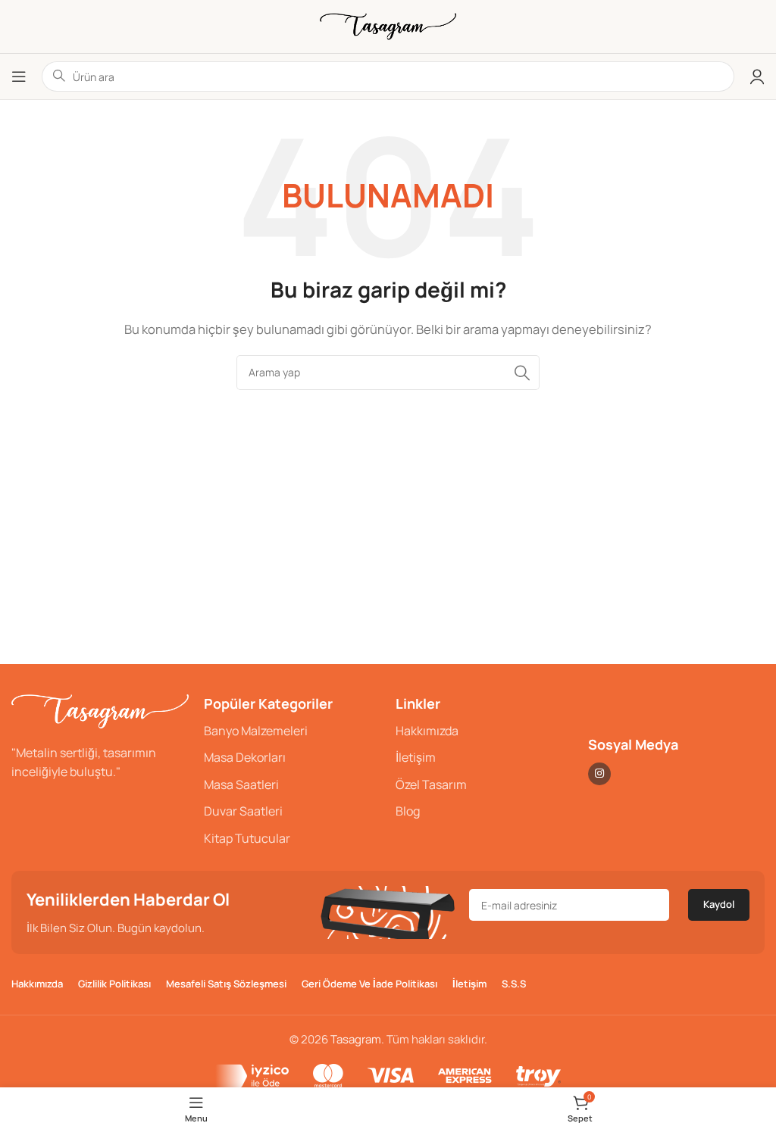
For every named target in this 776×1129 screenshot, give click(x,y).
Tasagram (355, 1039)
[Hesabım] (757, 76)
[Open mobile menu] (19, 76)
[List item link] (292, 731)
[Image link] (100, 710)
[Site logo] (388, 25)
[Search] (522, 372)
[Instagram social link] (599, 774)
